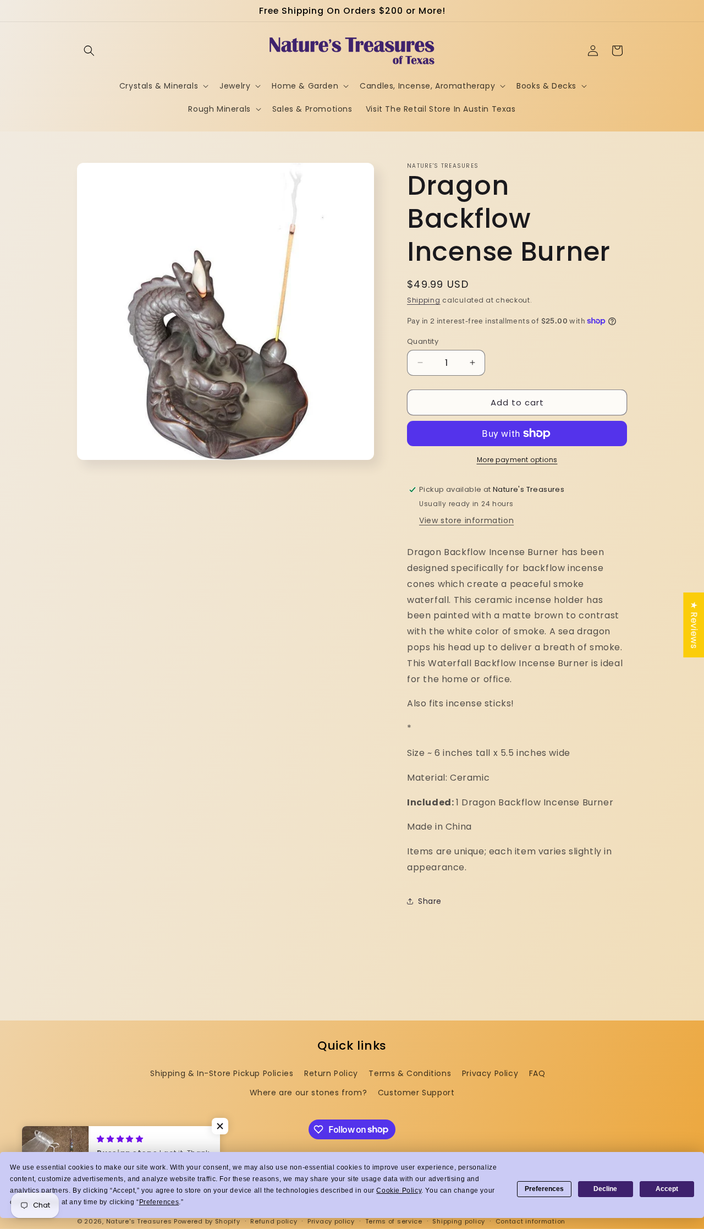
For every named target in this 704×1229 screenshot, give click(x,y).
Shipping (424, 300)
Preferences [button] (159, 1202)
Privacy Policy (490, 1073)
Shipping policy (458, 1220)
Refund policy (273, 1220)
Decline (605, 1189)
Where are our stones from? (308, 1092)
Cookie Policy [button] (398, 1190)
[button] (89, 51)
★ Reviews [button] (694, 625)
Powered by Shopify (207, 1221)
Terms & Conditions (410, 1073)
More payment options (517, 459)
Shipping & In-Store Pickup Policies (221, 1073)
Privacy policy (331, 1220)
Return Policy (331, 1073)
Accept (667, 1189)
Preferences (544, 1189)
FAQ (537, 1073)
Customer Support (416, 1092)
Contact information (530, 1220)
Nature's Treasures (139, 1221)
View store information (466, 520)
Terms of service (393, 1220)
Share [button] (430, 901)
